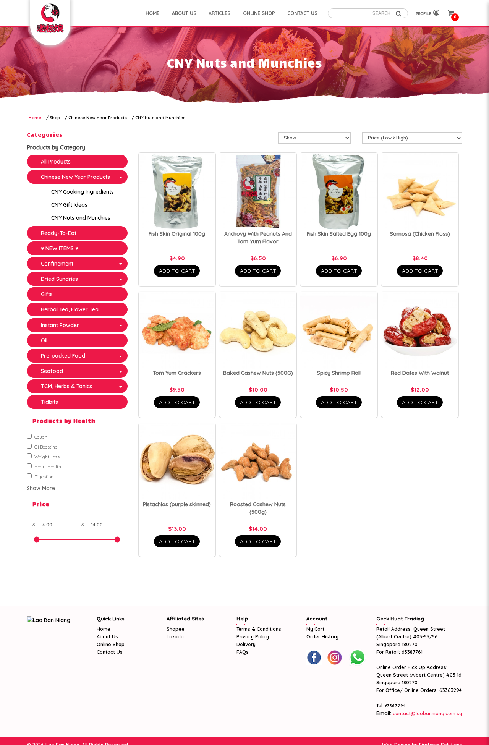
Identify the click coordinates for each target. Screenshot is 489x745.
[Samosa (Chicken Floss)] (419, 191)
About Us (107, 636)
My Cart (315, 629)
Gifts (47, 294)
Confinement (57, 263)
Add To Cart (177, 270)
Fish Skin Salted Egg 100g (339, 233)
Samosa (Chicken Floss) (420, 233)
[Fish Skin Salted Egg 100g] (338, 191)
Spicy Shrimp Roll (339, 372)
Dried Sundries (59, 278)
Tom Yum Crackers (177, 372)
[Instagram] (334, 657)
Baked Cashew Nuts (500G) (258, 372)
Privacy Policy (252, 636)
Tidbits (49, 401)
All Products (56, 161)
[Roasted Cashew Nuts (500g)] (257, 461)
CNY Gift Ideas (69, 204)
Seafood (52, 371)
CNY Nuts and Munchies (160, 117)
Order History (322, 636)
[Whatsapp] (357, 657)
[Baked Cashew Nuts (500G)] (257, 330)
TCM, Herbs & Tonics (66, 386)
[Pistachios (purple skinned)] (177, 461)
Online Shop (111, 644)
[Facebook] (314, 657)
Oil (44, 340)
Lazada (175, 636)
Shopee (176, 629)
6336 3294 (395, 705)
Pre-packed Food (63, 355)
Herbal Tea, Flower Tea (70, 309)
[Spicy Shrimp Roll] (338, 330)
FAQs (242, 652)
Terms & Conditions (258, 629)
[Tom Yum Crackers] (177, 330)
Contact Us (110, 652)
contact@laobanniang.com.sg (426, 713)
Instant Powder (60, 325)
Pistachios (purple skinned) (177, 504)
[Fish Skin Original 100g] (177, 191)
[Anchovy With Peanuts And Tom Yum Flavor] (257, 191)
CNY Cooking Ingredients (82, 191)
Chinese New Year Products (97, 117)
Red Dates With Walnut (420, 372)
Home (35, 117)
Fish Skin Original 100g (177, 233)
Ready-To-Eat (58, 233)
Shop (55, 117)
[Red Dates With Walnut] (419, 330)
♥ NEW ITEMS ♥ (59, 248)
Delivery (246, 644)
